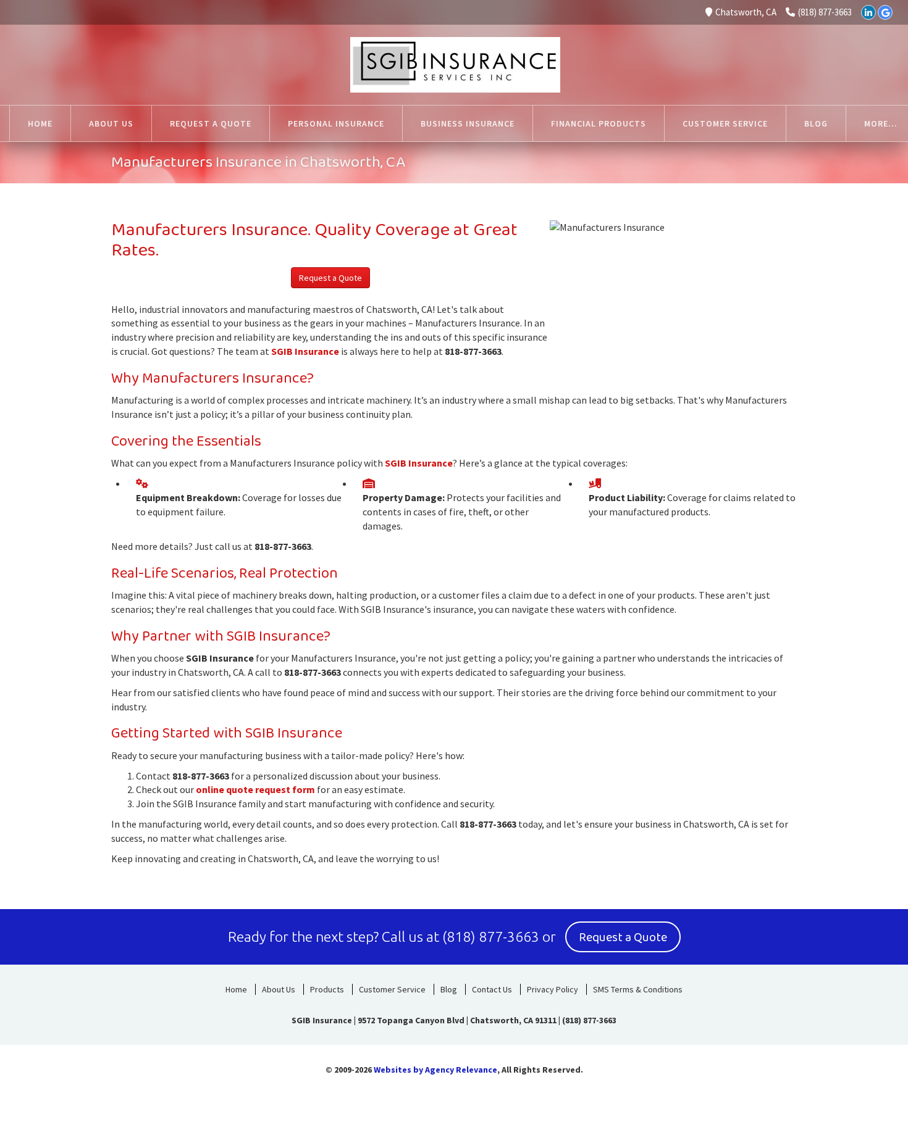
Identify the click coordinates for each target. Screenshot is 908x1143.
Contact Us (492, 989)
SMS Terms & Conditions (638, 989)
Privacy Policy (552, 989)
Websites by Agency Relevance (435, 1069)
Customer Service (392, 989)
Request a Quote (330, 277)
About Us (278, 989)
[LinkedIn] (868, 12)
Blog (448, 989)
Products (327, 989)
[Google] (885, 12)
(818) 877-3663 (825, 12)
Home (236, 989)
